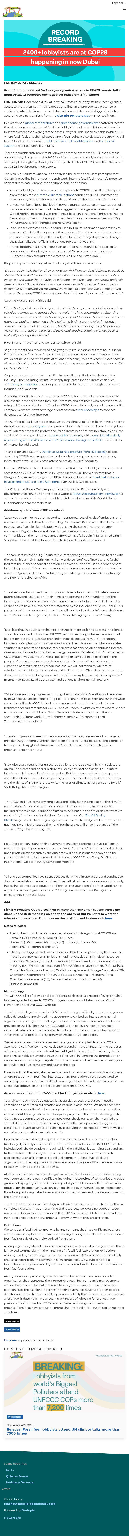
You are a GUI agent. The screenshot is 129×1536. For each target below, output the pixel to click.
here (101, 1093)
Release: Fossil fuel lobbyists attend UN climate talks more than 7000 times (63, 1431)
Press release (12, 1321)
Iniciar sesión (12, 1518)
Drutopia (28, 1510)
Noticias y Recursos (20, 1482)
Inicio (10, 1470)
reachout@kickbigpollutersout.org (29, 1503)
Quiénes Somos (17, 1476)
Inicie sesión (12, 1340)
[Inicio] (13, 16)
